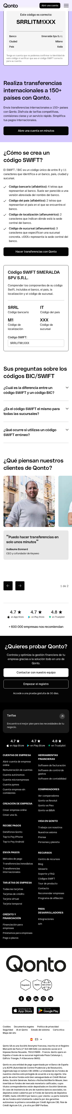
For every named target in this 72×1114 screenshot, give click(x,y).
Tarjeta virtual (11, 898)
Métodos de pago (12, 858)
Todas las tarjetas (13, 889)
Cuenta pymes (11, 784)
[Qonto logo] (10, 5)
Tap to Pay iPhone (13, 836)
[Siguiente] (19, 585)
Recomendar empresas (51, 893)
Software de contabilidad (52, 778)
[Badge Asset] (21, 998)
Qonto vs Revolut (47, 800)
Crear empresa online (15, 810)
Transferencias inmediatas (18, 863)
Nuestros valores (47, 832)
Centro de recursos (49, 859)
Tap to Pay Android (13, 841)
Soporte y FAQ (46, 873)
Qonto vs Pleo (46, 805)
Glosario (43, 869)
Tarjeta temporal (12, 903)
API (40, 924)
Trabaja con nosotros (50, 827)
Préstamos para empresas (17, 933)
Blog (40, 864)
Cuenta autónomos (13, 774)
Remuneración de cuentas (17, 770)
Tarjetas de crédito (13, 894)
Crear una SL (10, 815)
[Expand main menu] (66, 5)
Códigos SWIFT (46, 878)
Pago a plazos (10, 937)
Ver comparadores (48, 795)
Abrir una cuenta (50, 5)
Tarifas (11, 715)
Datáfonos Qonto (12, 832)
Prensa (42, 837)
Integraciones (46, 919)
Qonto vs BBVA (46, 810)
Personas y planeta (49, 842)
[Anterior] (8, 585)
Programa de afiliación (50, 898)
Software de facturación (52, 765)
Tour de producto (47, 883)
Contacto (43, 888)
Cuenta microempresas (16, 779)
